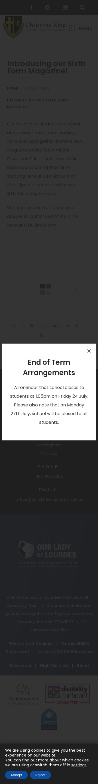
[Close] (89, 351)
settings (79, 765)
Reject (40, 775)
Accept (16, 775)
